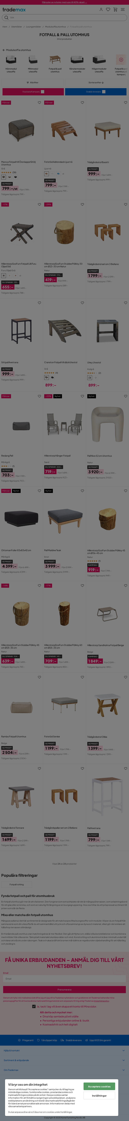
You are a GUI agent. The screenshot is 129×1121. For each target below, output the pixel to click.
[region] (61, 1097)
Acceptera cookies (99, 1086)
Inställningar (99, 1095)
